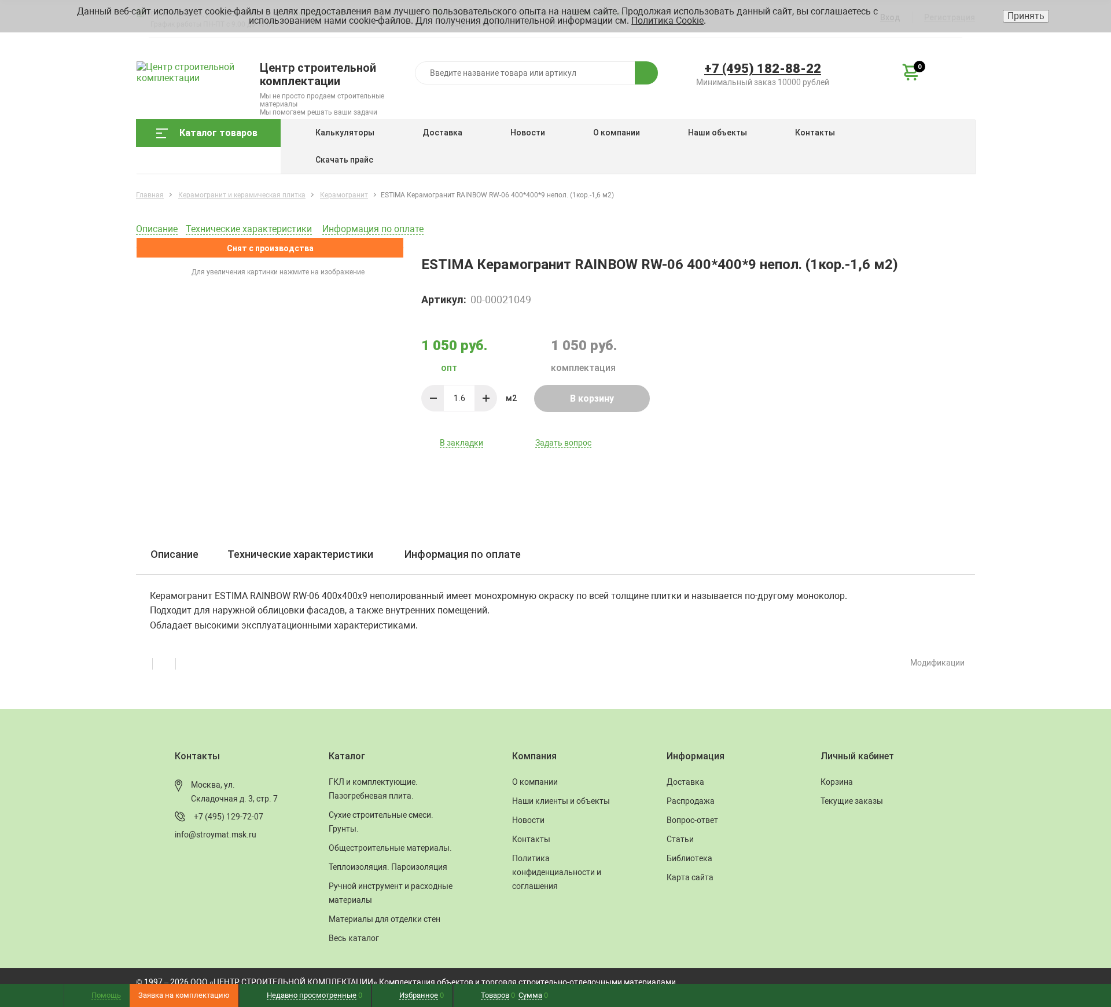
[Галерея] (170, 662)
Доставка (442, 132)
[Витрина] (147, 662)
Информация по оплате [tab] (462, 554)
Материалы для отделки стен (384, 919)
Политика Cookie (667, 20)
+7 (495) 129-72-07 (228, 816)
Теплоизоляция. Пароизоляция (388, 867)
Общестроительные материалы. (390, 847)
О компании (616, 132)
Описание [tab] (174, 554)
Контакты (815, 132)
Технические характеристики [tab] (300, 554)
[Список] (187, 662)
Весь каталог (354, 938)
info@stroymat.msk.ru (215, 834)
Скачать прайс (344, 159)
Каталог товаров (218, 132)
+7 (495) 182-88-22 (762, 68)
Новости (527, 132)
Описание (157, 228)
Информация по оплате (373, 228)
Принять (1025, 15)
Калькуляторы (344, 132)
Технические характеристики (249, 228)
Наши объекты (717, 132)
